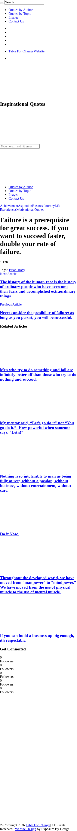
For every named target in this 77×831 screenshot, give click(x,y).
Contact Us (16, 21)
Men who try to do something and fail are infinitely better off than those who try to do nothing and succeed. (38, 374)
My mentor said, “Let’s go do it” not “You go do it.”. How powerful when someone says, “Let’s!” (37, 428)
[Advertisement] (32, 758)
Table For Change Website (26, 51)
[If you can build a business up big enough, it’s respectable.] (28, 627)
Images (13, 17)
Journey (49, 206)
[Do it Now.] (28, 526)
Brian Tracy (17, 270)
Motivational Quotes (30, 209)
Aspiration (25, 206)
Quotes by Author (21, 10)
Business (38, 206)
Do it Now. (9, 534)
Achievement (9, 206)
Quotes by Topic (20, 13)
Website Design (25, 829)
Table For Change (38, 825)
